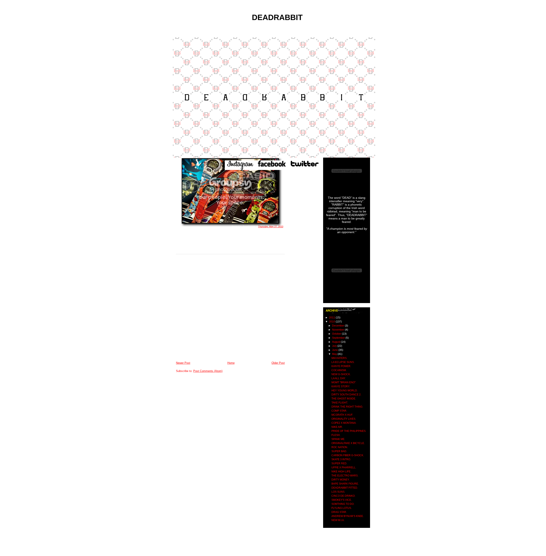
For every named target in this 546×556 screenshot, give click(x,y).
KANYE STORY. (340, 386)
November (338, 329)
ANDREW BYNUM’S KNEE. (347, 516)
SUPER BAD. (339, 451)
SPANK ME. (338, 439)
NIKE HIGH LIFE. (341, 471)
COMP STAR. (339, 410)
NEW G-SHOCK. (341, 374)
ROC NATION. (339, 447)
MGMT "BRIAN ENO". (343, 382)
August (336, 342)
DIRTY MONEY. (340, 479)
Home (231, 362)
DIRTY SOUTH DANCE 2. (346, 394)
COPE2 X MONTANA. (343, 423)
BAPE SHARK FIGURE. (345, 483)
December (338, 325)
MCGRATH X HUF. (342, 415)
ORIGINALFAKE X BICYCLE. (348, 443)
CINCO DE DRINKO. (343, 496)
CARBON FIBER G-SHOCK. (347, 455)
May (335, 354)
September (339, 338)
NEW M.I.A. (337, 520)
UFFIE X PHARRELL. (343, 467)
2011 (332, 317)
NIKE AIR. (337, 427)
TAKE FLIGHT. (339, 402)
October (337, 333)
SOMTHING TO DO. (342, 504)
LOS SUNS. (338, 492)
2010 (332, 321)
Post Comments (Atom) (207, 371)
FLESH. (335, 435)
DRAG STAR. (339, 512)
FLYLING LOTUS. (341, 508)
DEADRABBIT (277, 17)
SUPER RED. (339, 463)
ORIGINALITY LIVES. (343, 419)
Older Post (278, 362)
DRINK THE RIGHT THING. (347, 406)
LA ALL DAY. (338, 378)
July (334, 346)
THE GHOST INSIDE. (343, 398)
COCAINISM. (339, 370)
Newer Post (183, 362)
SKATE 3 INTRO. (341, 459)
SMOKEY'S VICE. (341, 500)
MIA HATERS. (339, 358)
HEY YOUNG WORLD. (344, 390)
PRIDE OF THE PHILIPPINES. (348, 431)
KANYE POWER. (341, 366)
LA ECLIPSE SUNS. (342, 362)
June (335, 350)
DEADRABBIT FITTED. (344, 487)
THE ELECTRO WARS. (344, 475)
